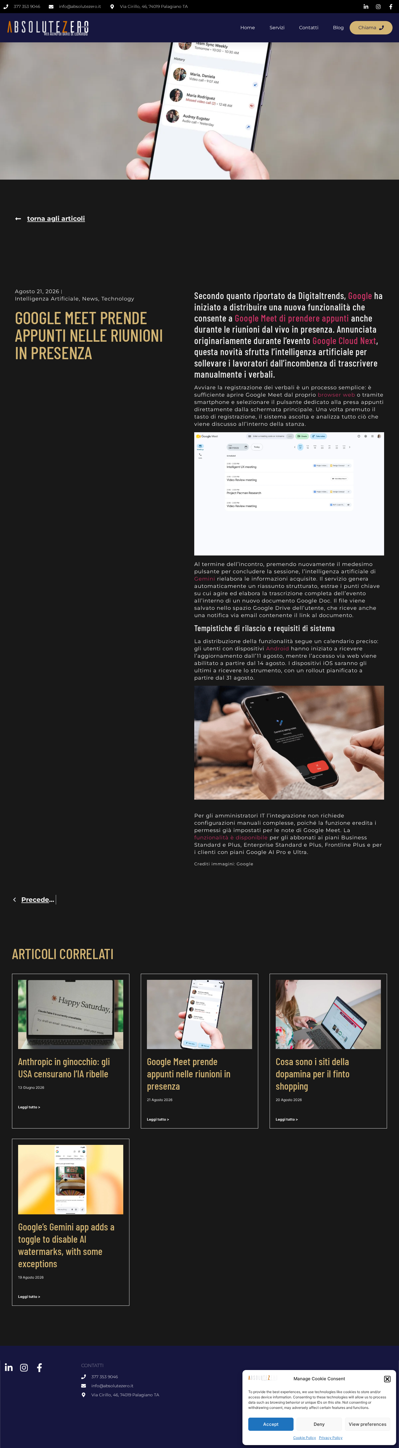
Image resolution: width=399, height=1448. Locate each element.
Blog (338, 27)
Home (247, 27)
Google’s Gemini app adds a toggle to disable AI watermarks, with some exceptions (66, 1244)
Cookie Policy (304, 1437)
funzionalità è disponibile (231, 837)
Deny (319, 1424)
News (90, 299)
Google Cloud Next (344, 340)
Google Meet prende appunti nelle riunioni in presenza (188, 1073)
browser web (336, 395)
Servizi (277, 27)
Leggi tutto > (29, 1107)
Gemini (204, 579)
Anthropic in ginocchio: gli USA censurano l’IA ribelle (64, 1067)
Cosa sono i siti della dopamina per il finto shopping (313, 1073)
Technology (117, 299)
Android (277, 648)
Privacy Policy (331, 1437)
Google (360, 295)
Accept (271, 1424)
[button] (387, 1379)
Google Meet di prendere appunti (292, 317)
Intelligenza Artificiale (47, 299)
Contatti (308, 27)
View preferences (367, 1424)
